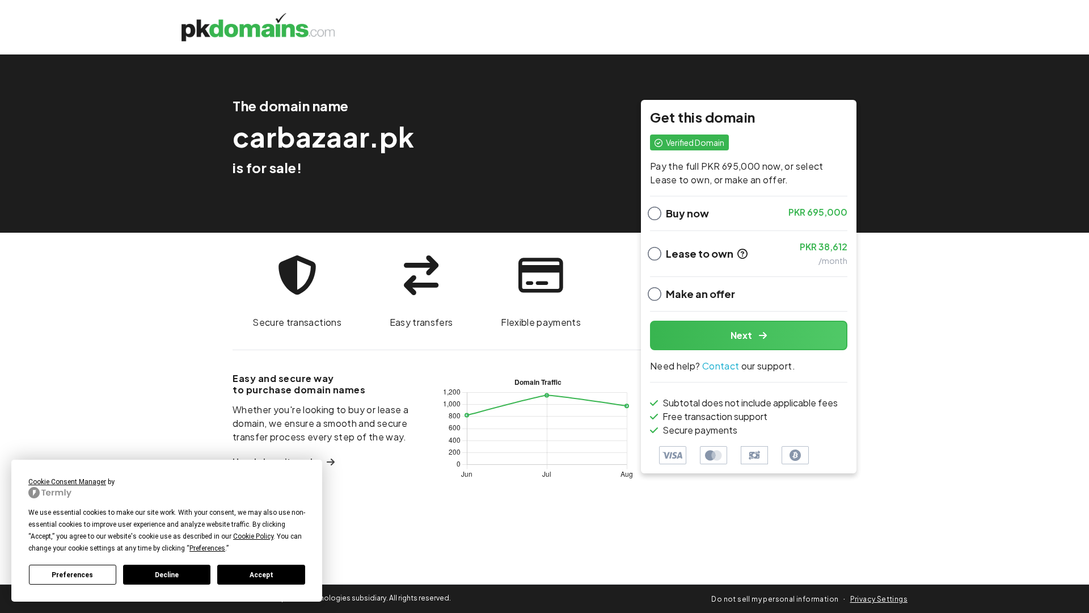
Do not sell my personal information (774, 599)
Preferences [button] (207, 548)
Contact (720, 366)
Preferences (72, 575)
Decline (167, 575)
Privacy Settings (878, 599)
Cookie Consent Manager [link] (67, 482)
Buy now (687, 213)
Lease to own (700, 253)
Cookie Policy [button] (253, 536)
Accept (261, 575)
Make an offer (700, 293)
